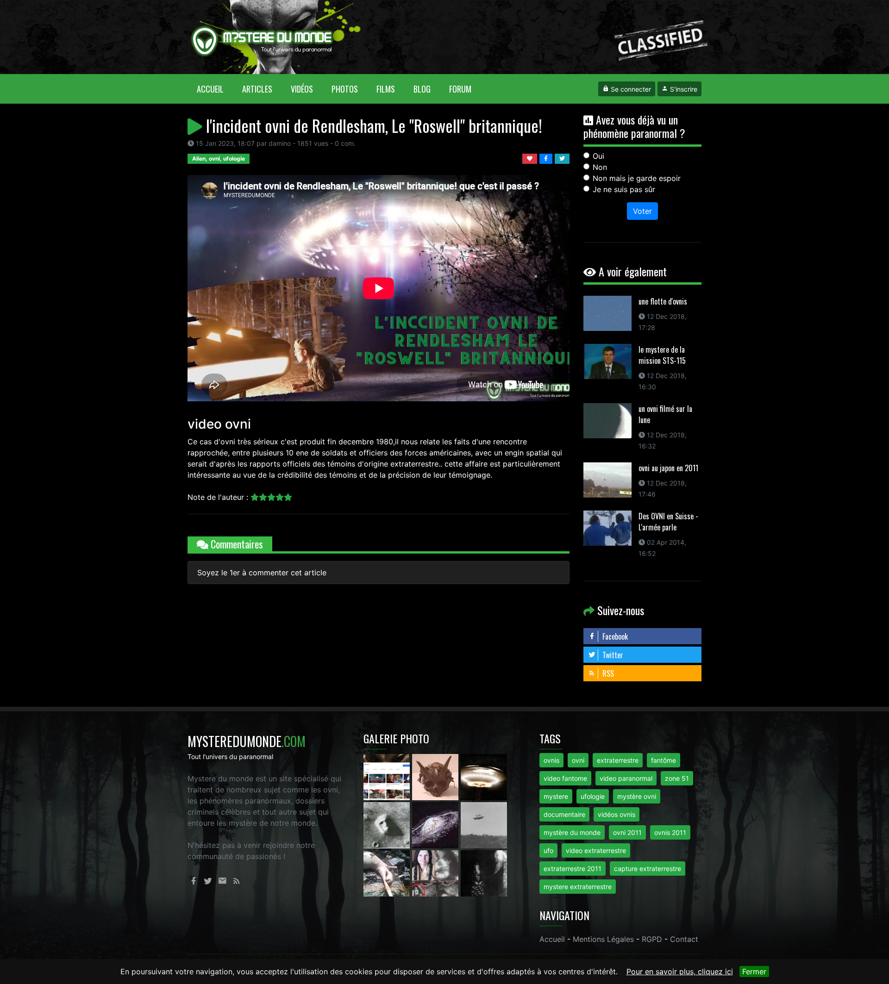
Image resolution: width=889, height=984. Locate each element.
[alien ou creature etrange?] (387, 872)
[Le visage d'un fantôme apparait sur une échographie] (436, 872)
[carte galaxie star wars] (436, 824)
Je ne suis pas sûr (624, 189)
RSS (607, 673)
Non (600, 167)
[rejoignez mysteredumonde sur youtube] (387, 776)
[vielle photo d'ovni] (484, 824)
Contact (684, 939)
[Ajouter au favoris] (530, 157)
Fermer (754, 971)
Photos (345, 89)
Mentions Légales (603, 939)
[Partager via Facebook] (547, 157)
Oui (598, 156)
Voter (642, 211)
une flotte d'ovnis (663, 301)
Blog (422, 89)
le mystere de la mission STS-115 (662, 355)
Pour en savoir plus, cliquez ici (679, 971)
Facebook (614, 636)
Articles (257, 89)
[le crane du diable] (436, 776)
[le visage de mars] (387, 824)
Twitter (612, 654)
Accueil (215, 88)
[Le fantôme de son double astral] (484, 872)
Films (385, 89)
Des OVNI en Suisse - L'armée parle (668, 522)
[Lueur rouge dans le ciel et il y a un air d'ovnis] (484, 776)
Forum (460, 89)
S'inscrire (682, 89)
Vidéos (302, 89)
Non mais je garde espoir (637, 178)
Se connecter (630, 89)
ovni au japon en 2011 (668, 467)
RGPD (652, 939)
